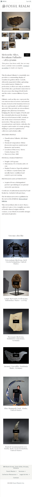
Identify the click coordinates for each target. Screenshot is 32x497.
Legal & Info (25, 474)
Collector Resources (10, 474)
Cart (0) (28, 1)
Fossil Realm (11, 471)
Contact (16, 478)
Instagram (15, 489)
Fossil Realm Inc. (18, 483)
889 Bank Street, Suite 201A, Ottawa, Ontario (16, 467)
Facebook (11, 489)
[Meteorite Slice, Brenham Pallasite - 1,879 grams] (16, 13)
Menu (4, 1)
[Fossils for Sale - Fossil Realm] (16, 5)
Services (22, 471)
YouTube (20, 489)
